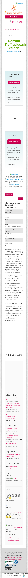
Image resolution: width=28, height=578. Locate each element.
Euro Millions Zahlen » (16, 512)
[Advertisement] (14, 62)
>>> (10, 484)
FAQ (20, 198)
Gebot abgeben (14, 141)
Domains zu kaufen (14, 29)
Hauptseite (9, 194)
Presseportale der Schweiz (14, 539)
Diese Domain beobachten (13, 51)
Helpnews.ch (11, 537)
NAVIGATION (13, 17)
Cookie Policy (17, 575)
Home (6, 29)
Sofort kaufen (13, 83)
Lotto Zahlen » (18, 493)
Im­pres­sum (11, 557)
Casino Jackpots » (17, 527)
